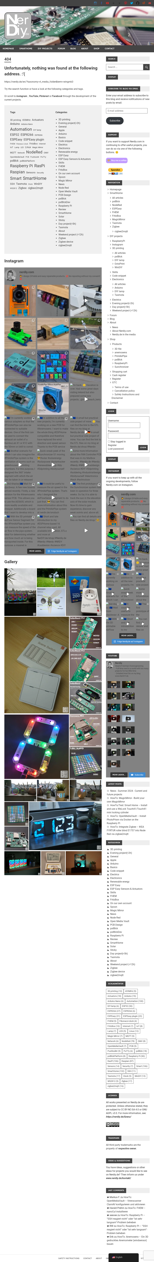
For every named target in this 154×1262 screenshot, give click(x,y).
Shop (96, 48)
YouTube (33, 96)
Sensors (30, 172)
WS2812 (13, 188)
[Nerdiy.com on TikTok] (114, 3)
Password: (113, 431)
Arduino (15, 124)
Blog (73, 48)
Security (40, 173)
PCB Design (65, 195)
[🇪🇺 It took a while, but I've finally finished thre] (53, 399)
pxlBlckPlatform (27, 161)
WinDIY (38, 183)
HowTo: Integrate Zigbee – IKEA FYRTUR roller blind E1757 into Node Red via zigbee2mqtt (126, 830)
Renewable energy (68, 151)
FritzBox (33, 143)
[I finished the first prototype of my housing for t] (20, 399)
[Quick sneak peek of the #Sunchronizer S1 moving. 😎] (53, 464)
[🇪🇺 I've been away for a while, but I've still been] (53, 366)
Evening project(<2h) (69, 123)
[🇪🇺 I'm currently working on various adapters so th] (20, 432)
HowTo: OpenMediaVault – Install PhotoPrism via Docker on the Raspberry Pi (126, 820)
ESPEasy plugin (34, 139)
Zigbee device (66, 241)
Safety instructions (68, 1258)
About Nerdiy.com (121, 330)
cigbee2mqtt (35, 188)
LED (22, 147)
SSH (12, 183)
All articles (117, 197)
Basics (62, 137)
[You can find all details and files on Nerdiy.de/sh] (86, 530)
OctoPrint (120, 263)
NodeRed (34, 152)
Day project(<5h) (67, 223)
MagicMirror (118, 219)
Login (143, 447)
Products (117, 344)
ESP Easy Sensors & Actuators (75, 159)
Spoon (62, 177)
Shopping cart (119, 371)
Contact (109, 48)
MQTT (13, 152)
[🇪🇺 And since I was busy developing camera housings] (20, 333)
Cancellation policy (125, 390)
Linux (28, 147)
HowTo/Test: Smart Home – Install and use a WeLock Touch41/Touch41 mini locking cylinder (127, 809)
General (63, 126)
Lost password (116, 448)
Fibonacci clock (22, 144)
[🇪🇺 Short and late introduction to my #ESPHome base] (53, 530)
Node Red (64, 187)
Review (62, 209)
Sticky (62, 220)
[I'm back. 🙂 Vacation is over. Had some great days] (86, 399)
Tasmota (21, 183)
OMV (46, 152)
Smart (16, 178)
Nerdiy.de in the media (124, 334)
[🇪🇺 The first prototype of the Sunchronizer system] (86, 497)
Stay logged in (118, 441)
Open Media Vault (68, 191)
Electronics (64, 148)
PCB (27, 157)
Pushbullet (34, 157)
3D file (118, 348)
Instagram (117, 244)
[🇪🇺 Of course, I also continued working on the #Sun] (86, 333)
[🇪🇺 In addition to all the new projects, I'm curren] (53, 432)
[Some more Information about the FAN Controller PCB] (86, 464)
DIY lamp (37, 130)
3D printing (15, 120)
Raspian (17, 172)
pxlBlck (14, 160)
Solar (61, 216)
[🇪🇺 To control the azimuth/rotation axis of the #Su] (86, 300)
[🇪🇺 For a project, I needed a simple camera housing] (53, 333)
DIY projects (45, 48)
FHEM (12, 144)
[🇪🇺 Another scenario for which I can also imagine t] (20, 464)
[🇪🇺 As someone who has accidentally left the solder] (53, 300)
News (61, 184)
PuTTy (43, 157)
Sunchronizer (122, 366)
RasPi (39, 165)
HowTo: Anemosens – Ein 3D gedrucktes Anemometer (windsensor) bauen (127, 1240)
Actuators (38, 119)
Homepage (8, 48)
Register (116, 378)
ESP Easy (64, 155)
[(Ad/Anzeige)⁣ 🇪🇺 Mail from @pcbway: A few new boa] (20, 497)
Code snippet (65, 141)
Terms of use (121, 387)
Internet (42, 144)
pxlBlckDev (64, 202)
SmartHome (25, 48)
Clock (30, 184)
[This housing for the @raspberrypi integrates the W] (86, 366)
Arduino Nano (27, 124)
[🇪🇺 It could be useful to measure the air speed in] (53, 497)
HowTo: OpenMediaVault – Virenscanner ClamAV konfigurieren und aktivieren (126, 1201)
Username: (113, 420)
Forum (61, 48)
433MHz (26, 120)
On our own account (69, 173)
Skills (61, 162)
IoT (11, 147)
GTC (114, 382)
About (84, 48)
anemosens (121, 352)
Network (21, 153)
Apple (62, 130)
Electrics (63, 144)
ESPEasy (16, 139)
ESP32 (14, 134)
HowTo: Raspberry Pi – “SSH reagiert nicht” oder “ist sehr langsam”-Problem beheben (126, 1219)
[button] (20, 592)
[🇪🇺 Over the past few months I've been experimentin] (20, 300)
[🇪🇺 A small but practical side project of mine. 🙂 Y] (86, 432)
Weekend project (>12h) (71, 234)
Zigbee (22, 188)
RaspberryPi (118, 241)
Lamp (16, 147)
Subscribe (115, 120)
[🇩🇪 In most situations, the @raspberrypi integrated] (20, 366)
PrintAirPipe (121, 356)
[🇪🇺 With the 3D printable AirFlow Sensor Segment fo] (20, 530)
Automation (21, 129)
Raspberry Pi (21, 165)
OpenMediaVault (17, 157)
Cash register (119, 375)
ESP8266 (27, 134)
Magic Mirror (37, 147)
